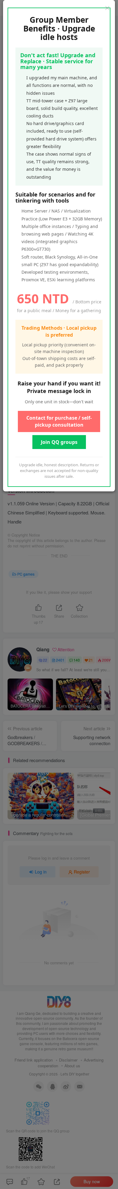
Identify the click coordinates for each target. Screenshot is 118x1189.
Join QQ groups (59, 442)
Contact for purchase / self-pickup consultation (59, 421)
